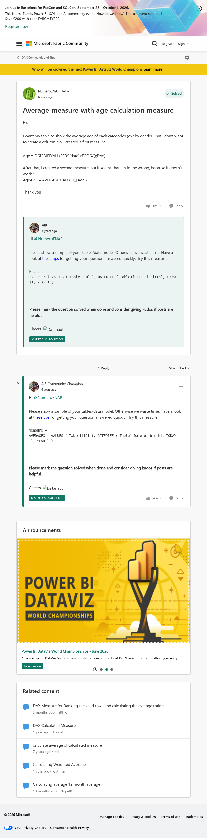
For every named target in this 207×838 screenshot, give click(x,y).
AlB (44, 225)
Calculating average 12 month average (66, 784)
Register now (16, 26)
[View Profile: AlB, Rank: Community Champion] (34, 386)
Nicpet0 (66, 790)
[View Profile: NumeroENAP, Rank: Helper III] (29, 93)
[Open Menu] (187, 57)
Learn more (152, 69)
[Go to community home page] (57, 43)
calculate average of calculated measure (67, 745)
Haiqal (58, 732)
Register (168, 43)
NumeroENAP (48, 91)
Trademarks (194, 816)
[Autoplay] (95, 669)
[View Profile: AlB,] (34, 228)
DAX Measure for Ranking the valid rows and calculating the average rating (98, 705)
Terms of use (170, 816)
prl (57, 751)
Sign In (183, 43)
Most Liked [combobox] (180, 368)
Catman (59, 771)
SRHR (62, 712)
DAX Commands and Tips (38, 57)
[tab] (101, 669)
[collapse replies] (18, 383)
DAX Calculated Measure (54, 725)
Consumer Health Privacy (69, 827)
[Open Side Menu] (19, 43)
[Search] (155, 44)
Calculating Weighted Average (59, 764)
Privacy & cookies (142, 816)
